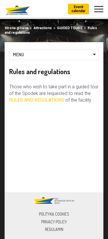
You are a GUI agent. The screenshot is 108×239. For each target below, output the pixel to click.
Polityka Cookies (54, 214)
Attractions (42, 28)
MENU (18, 54)
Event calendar (78, 9)
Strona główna (16, 28)
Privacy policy (54, 221)
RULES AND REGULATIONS (37, 100)
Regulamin (54, 229)
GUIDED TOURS (69, 28)
